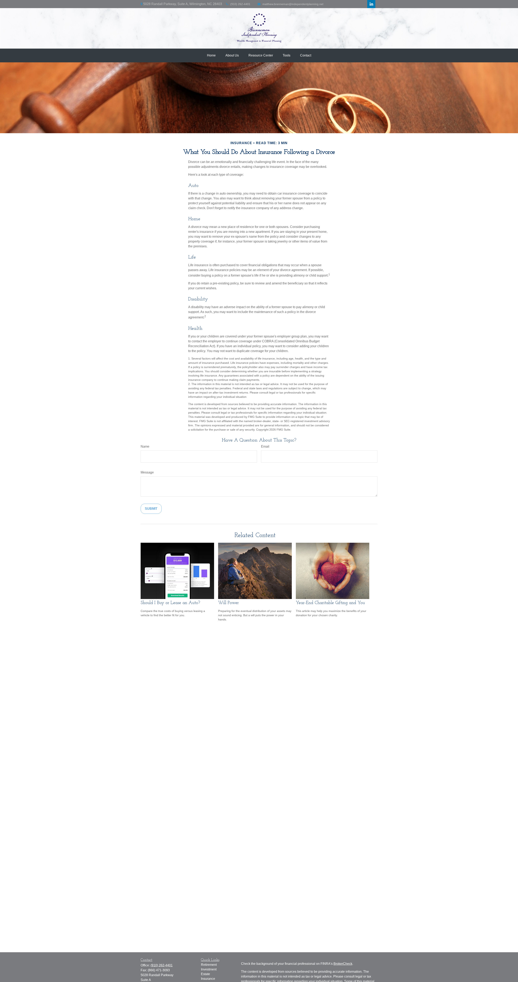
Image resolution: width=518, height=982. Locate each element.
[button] (211, 55)
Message (147, 472)
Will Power (228, 603)
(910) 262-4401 (240, 4)
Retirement (209, 964)
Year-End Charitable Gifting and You (330, 603)
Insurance (208, 978)
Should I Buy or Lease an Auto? (170, 603)
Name (145, 446)
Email (265, 446)
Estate (205, 974)
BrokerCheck (342, 963)
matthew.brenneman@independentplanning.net (292, 4)
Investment (209, 969)
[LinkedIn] (371, 4)
